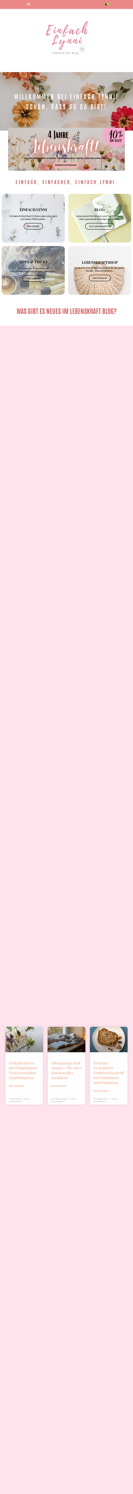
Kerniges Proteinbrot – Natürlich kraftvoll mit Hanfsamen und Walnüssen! (108, 1072)
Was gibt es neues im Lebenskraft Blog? (67, 310)
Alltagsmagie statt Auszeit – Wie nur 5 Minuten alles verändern (66, 1070)
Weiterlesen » (17, 1086)
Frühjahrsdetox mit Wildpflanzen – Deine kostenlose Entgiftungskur (24, 1070)
